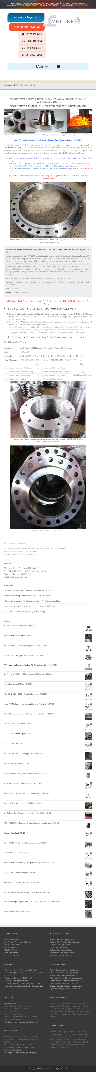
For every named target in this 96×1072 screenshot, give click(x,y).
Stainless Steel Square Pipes (60, 945)
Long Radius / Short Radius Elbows (17, 942)
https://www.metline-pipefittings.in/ (22, 1022)
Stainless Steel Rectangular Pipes (62, 939)
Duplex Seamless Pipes (58, 947)
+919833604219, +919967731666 (22, 1047)
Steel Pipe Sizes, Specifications (15, 577)
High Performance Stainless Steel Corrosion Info (24, 986)
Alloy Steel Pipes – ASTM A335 (61, 955)
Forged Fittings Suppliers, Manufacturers (65, 970)
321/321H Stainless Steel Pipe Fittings (64, 973)
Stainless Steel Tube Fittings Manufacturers (66, 986)
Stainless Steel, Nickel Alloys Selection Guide (22, 983)
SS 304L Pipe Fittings (11, 939)
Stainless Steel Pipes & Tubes (61, 950)
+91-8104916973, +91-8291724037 (23, 1017)
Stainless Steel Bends (12, 945)
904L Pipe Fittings (10, 950)
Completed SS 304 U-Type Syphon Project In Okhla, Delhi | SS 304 (30, 606)
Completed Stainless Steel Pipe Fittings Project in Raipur (26, 611)
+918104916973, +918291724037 (21, 1045)
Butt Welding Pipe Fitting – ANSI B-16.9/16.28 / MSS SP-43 (26, 571)
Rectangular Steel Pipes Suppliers (62, 953)
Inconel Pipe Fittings (11, 955)
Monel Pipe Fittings (11, 953)
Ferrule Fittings (9, 947)
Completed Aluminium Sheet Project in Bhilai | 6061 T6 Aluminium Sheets (33, 601)
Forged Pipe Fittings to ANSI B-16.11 (17, 574)
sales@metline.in (15, 1019)
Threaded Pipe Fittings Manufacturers (64, 983)
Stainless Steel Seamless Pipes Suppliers (65, 942)
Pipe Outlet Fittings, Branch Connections (65, 989)
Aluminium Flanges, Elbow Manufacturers (66, 978)
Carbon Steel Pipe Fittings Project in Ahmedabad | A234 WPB (28, 590)
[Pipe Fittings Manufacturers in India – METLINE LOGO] (61, 16)
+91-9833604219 (15, 1014)
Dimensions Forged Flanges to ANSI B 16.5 (20, 568)
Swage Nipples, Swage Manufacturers (64, 981)
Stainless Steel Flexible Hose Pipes (62, 975)
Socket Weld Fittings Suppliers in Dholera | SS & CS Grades (27, 596)
